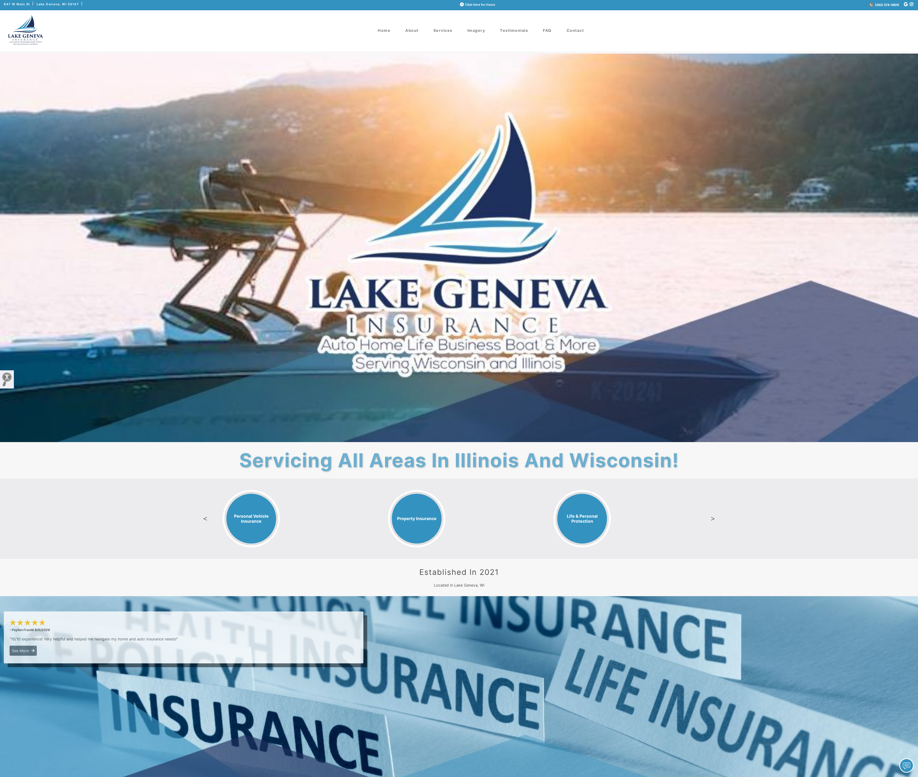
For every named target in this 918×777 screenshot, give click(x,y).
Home (384, 30)
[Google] (906, 4)
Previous (205, 518)
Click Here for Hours (480, 4)
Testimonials (514, 30)
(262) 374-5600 (886, 5)
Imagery (476, 30)
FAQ (547, 30)
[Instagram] (911, 4)
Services (443, 30)
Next (712, 518)
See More (21, 650)
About (412, 30)
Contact (575, 30)
